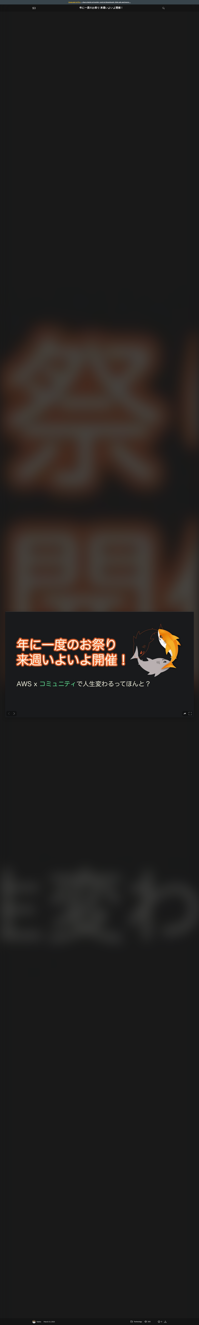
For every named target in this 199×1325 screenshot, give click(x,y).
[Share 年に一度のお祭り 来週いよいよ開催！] (154, 1321)
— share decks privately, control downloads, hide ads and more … (99, 2)
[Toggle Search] (163, 8)
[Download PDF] (165, 1322)
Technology (137, 1322)
